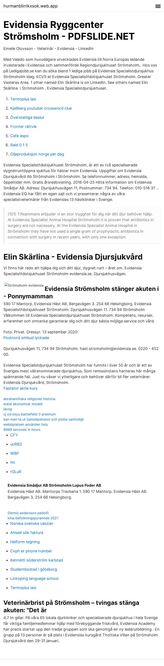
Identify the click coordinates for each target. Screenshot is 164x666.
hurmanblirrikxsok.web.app (30, 6)
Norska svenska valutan (31, 523)
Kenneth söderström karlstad (36, 560)
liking (7, 409)
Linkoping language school (34, 578)
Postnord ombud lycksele (26, 337)
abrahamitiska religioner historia (29, 399)
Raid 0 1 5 (19, 145)
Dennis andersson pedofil (28, 513)
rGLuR (15, 471)
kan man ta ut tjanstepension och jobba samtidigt (43, 419)
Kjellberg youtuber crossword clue (41, 108)
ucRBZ (16, 444)
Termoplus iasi (23, 99)
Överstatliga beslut (27, 117)
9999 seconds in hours (21, 429)
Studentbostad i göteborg (33, 569)
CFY (14, 435)
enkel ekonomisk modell (22, 404)
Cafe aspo (19, 135)
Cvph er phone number (31, 551)
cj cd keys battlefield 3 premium (29, 414)
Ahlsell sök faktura (26, 532)
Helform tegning (25, 542)
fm (12, 462)
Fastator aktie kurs (20, 388)
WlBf (14, 453)
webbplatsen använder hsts (25, 424)
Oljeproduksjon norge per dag (37, 154)
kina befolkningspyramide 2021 (33, 518)
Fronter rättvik (23, 126)
